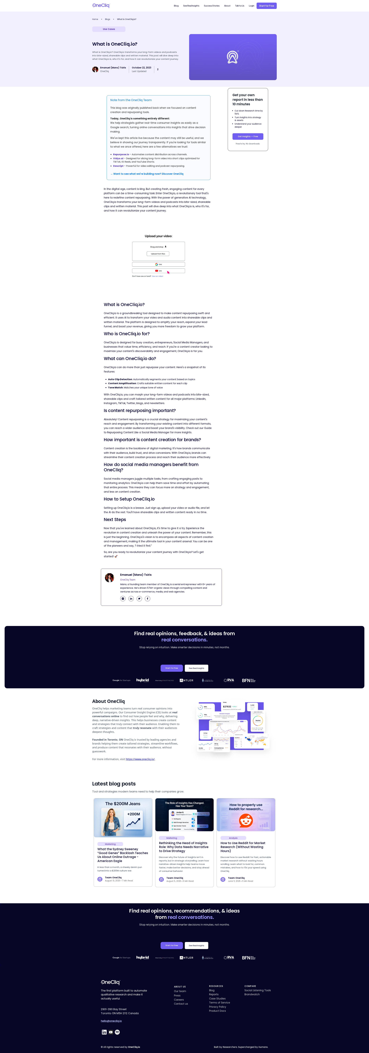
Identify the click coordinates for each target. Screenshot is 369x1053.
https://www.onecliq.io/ (140, 759)
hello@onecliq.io (111, 1021)
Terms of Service (219, 1002)
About (227, 5)
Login (251, 5)
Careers (179, 999)
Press (177, 995)
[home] (101, 5)
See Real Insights (191, 5)
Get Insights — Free (248, 136)
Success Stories (212, 5)
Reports (214, 994)
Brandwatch (252, 994)
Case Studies (217, 998)
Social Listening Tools (257, 990)
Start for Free (171, 668)
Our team (180, 991)
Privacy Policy (217, 1007)
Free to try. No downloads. (248, 143)
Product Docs (217, 1011)
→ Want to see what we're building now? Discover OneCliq (146, 174)
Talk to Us (239, 5)
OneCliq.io (134, 1047)
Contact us (181, 1004)
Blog (176, 5)
